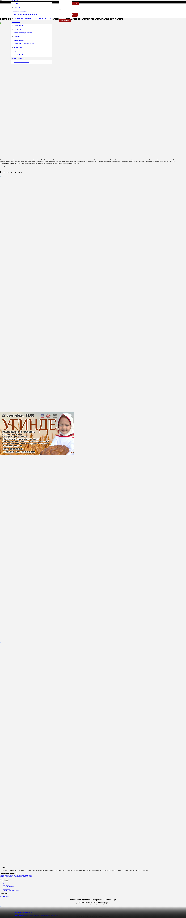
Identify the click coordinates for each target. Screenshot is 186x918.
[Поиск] (59, 9)
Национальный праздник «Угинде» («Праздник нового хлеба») (16, 876)
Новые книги (6, 883)
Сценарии (5, 887)
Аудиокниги (6, 885)
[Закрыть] (60, 9)
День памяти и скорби (5, 879)
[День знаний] (37, 679)
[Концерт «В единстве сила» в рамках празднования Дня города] (37, 224)
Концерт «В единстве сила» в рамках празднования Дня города (16, 875)
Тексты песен (6, 889)
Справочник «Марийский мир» (11, 890)
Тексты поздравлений (8, 886)
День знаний (19, 915)
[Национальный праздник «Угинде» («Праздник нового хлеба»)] (37, 455)
